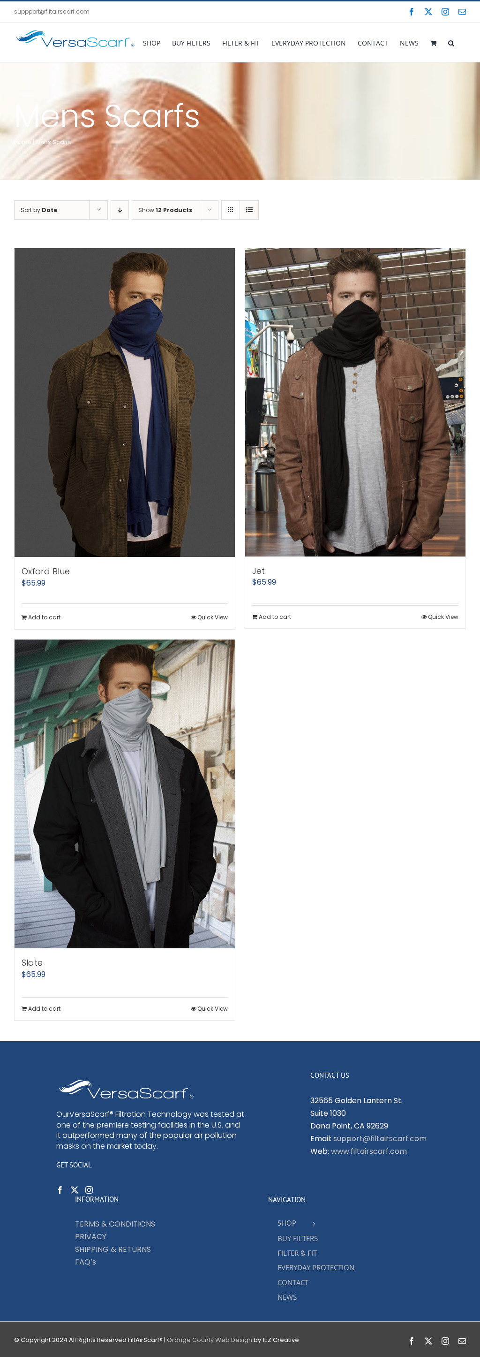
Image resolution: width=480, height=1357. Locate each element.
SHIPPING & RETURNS (113, 1249)
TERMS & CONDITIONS (115, 1224)
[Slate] (125, 794)
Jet (258, 571)
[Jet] (355, 402)
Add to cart (44, 617)
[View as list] (249, 210)
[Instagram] (89, 1190)
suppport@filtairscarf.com (52, 11)
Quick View (212, 617)
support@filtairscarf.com (380, 1138)
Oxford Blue (46, 571)
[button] (451, 42)
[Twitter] (74, 1190)
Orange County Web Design (209, 1339)
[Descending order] (120, 210)
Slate (32, 962)
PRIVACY (90, 1236)
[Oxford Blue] (125, 402)
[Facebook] (60, 1190)
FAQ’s (85, 1262)
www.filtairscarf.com (369, 1151)
